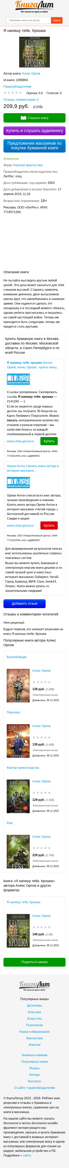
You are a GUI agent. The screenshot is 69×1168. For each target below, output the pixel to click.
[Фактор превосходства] (18, 796)
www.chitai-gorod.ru (20, 441)
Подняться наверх (34, 962)
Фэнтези (34, 1044)
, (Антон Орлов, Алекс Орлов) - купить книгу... (32, 365)
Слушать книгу (38, 118)
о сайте (25, 1155)
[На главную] (34, 7)
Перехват (14, 712)
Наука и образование (34, 1031)
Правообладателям (17, 86)
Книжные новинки (34, 1055)
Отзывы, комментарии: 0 (21, 99)
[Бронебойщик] (18, 685)
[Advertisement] (34, 243)
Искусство (34, 1018)
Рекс (10, 823)
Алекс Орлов (31, 73)
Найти (56, 20)
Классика (34, 1012)
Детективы (34, 1005)
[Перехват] (18, 741)
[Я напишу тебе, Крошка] (18, 931)
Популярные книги (34, 1061)
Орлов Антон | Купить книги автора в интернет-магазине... (33, 468)
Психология (34, 1025)
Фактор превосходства (23, 767)
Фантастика (34, 1038)
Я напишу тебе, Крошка (23, 902)
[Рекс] (18, 851)
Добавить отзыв (24, 603)
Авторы (34, 1074)
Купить (49, 441)
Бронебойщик (16, 657)
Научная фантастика (28, 165)
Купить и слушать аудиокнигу (34, 130)
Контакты (34, 1081)
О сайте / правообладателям (34, 1087)
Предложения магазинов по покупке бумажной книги (34, 145)
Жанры (34, 1068)
